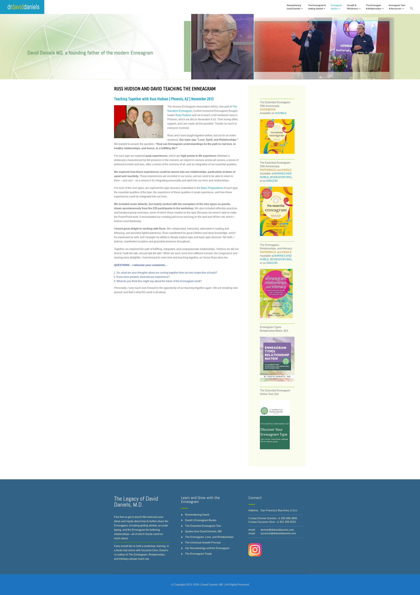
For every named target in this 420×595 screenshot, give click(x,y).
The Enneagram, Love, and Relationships (209, 537)
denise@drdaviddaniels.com (277, 529)
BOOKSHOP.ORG (281, 177)
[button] (412, 8)
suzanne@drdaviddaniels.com (278, 533)
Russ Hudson (183, 115)
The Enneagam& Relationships (373, 7)
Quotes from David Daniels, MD (203, 531)
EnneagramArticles (336, 7)
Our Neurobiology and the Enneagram (207, 548)
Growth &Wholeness (352, 7)
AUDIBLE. (281, 113)
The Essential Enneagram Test (203, 525)
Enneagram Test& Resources (397, 7)
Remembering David (197, 514)
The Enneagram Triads (198, 553)
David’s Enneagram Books (200, 520)
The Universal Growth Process (203, 542)
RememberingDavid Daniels (294, 7)
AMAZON (272, 180)
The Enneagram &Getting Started (317, 7)
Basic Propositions (212, 188)
